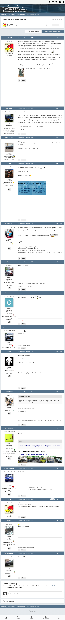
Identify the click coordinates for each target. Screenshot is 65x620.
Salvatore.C (10, 553)
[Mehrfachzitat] (19, 80)
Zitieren (23, 80)
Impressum (33, 610)
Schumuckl (10, 223)
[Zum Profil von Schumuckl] (9, 233)
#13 (57, 499)
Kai (10, 163)
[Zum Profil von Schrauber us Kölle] (9, 337)
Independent (9, 137)
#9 (57, 351)
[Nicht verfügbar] (21, 73)
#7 (57, 293)
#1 (57, 38)
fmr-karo (10, 285)
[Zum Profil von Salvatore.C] (9, 563)
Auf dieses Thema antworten (53, 31)
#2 (57, 108)
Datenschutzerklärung (25, 610)
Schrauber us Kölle (10, 327)
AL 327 (11, 24)
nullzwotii (10, 456)
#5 (57, 223)
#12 (57, 468)
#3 (57, 137)
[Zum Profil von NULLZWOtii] (9, 438)
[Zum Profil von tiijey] (9, 530)
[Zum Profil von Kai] (9, 173)
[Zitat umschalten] (20, 396)
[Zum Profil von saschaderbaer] (9, 478)
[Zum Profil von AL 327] (4, 25)
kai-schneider (10, 187)
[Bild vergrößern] (51, 51)
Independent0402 (10, 159)
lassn (9, 262)
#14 (57, 520)
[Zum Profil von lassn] (9, 271)
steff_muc (10, 391)
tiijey (9, 520)
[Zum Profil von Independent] (9, 147)
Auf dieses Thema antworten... (19, 594)
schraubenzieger (10, 133)
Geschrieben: (25, 37)
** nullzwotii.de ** (38, 451)
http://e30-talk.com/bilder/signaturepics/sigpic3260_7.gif (33, 283)
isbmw (10, 319)
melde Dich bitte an (56, 586)
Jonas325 (9, 108)
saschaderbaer (10, 468)
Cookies (43, 610)
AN (10, 351)
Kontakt (38, 610)
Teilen (48, 25)
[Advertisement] (32, 94)
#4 (57, 163)
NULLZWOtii (9, 428)
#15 (57, 553)
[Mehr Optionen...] (60, 38)
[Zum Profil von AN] (9, 361)
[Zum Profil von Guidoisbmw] (9, 302)
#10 (57, 391)
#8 (57, 327)
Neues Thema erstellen (33, 31)
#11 (57, 428)
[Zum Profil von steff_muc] (9, 401)
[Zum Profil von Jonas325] (9, 118)
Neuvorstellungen (24, 26)
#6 (57, 262)
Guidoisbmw (9, 293)
